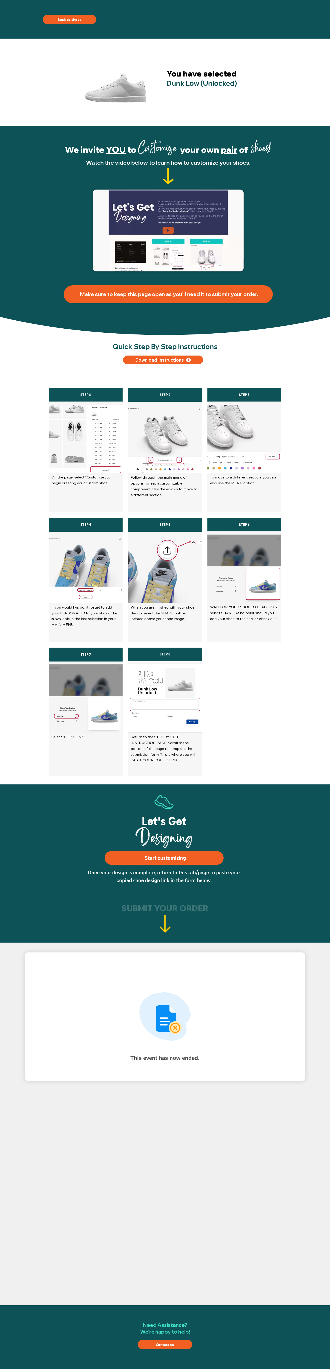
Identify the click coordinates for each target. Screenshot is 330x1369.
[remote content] (165, 1019)
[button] (235, 266)
